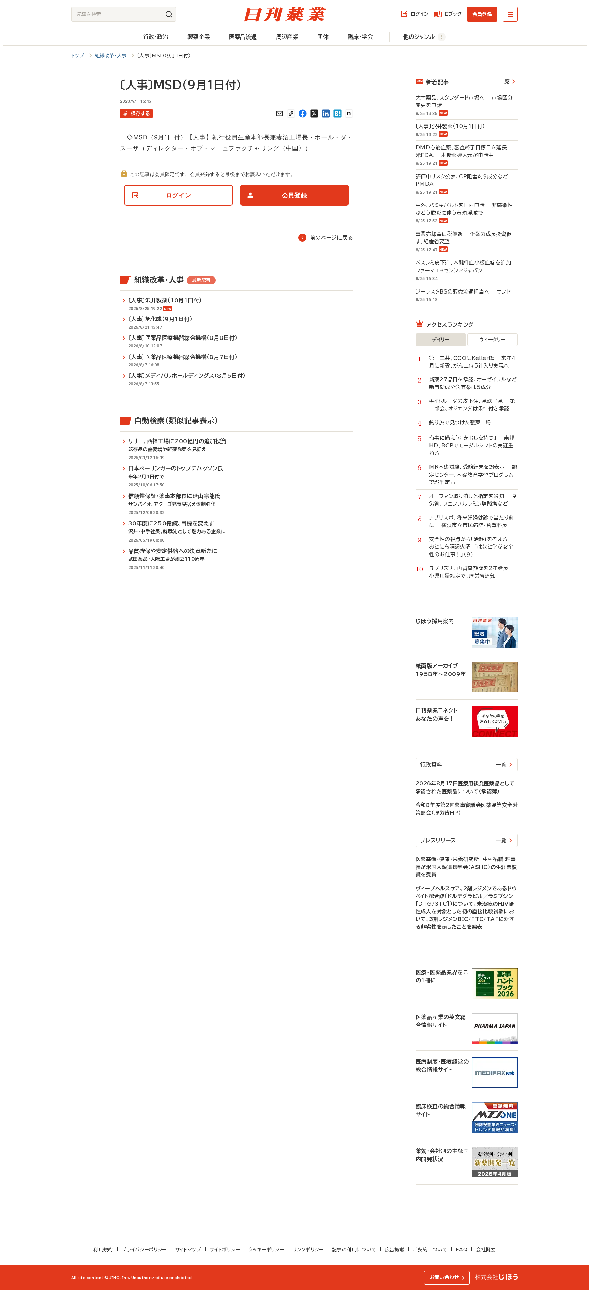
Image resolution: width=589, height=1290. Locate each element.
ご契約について (430, 1249)
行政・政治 (155, 37)
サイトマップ (188, 1249)
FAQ (461, 1249)
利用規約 (103, 1249)
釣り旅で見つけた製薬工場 (463, 422)
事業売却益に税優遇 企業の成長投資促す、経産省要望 (464, 237)
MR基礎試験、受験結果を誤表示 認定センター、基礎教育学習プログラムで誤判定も (473, 474)
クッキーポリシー (266, 1249)
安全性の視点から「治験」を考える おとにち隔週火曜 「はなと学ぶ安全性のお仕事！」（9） (471, 547)
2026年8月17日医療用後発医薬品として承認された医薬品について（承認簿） (465, 787)
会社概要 (486, 1249)
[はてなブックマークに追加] (337, 113)
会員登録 (482, 14)
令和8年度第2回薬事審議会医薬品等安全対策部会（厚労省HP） (467, 808)
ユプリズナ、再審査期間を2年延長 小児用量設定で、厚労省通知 (472, 572)
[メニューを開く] (510, 14)
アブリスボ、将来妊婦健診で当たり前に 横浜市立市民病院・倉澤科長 (471, 521)
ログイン (419, 14)
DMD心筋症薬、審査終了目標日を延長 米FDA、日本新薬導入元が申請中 (465, 151)
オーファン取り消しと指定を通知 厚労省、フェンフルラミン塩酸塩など (472, 500)
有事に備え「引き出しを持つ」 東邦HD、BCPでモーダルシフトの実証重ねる (471, 445)
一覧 (504, 81)
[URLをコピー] (291, 113)
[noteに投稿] (349, 113)
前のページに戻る (331, 237)
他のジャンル (419, 37)
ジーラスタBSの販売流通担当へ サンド (463, 291)
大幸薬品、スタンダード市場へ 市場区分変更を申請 (464, 101)
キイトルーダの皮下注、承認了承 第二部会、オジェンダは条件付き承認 (472, 405)
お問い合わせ (444, 1277)
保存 (140, 113)
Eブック (453, 14)
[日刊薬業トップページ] (285, 14)
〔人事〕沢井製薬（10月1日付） (454, 126)
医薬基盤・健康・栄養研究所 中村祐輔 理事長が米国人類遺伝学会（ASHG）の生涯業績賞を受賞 (466, 867)
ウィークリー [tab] (492, 339)
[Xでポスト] (314, 113)
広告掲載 (395, 1249)
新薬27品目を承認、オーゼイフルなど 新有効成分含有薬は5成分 (473, 383)
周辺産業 (287, 37)
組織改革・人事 (111, 55)
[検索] (169, 14)
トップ (77, 55)
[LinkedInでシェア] (326, 113)
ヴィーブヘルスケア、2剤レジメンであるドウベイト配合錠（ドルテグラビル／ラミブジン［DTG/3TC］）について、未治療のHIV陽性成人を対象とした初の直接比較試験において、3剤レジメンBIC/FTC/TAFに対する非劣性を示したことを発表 (466, 908)
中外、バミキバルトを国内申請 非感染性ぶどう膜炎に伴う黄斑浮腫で (464, 208)
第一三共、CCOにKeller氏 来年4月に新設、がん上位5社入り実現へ (472, 362)
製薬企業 (198, 37)
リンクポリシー (307, 1249)
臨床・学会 (360, 37)
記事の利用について (354, 1249)
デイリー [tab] (441, 339)
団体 (323, 37)
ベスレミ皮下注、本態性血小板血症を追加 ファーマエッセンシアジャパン (467, 266)
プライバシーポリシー (144, 1249)
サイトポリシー (225, 1249)
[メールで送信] (279, 113)
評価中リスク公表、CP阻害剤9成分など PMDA (465, 180)
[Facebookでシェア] (303, 113)
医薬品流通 (243, 37)
